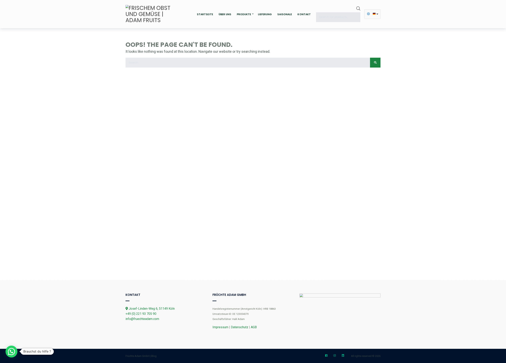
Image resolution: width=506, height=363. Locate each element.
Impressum (220, 327)
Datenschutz (239, 327)
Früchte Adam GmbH (137, 356)
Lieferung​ (265, 14)
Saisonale (284, 14)
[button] (11, 351)
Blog (154, 356)
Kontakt (304, 14)
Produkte (244, 14)
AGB (254, 327)
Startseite (205, 14)
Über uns (225, 14)
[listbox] (372, 14)
